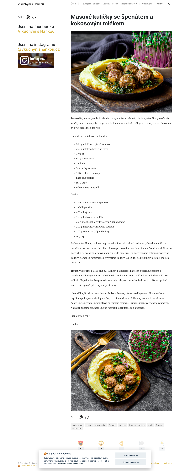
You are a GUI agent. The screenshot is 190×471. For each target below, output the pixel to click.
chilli (150, 425)
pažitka (122, 425)
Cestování (147, 4)
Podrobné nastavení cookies (70, 464)
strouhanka (100, 425)
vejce (89, 425)
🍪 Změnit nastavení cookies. (30, 466)
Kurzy (159, 4)
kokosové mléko (137, 425)
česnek (112, 425)
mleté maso (77, 425)
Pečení (115, 4)
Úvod (73, 4)
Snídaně (96, 4)
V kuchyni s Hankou (31, 4)
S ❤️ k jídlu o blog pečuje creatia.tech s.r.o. (153, 463)
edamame (76, 428)
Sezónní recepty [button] (127, 4)
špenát (159, 425)
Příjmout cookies (131, 455)
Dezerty (106, 4)
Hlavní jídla (86, 4)
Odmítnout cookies (131, 462)
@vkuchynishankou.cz (39, 49)
